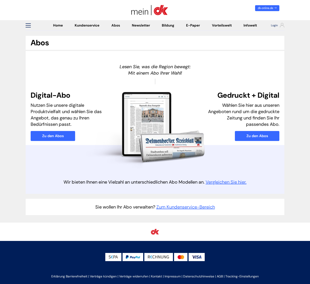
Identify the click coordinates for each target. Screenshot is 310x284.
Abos (115, 25)
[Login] (273, 26)
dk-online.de (266, 8)
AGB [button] (220, 276)
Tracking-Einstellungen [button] (242, 276)
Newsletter (141, 25)
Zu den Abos (53, 136)
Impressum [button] (173, 276)
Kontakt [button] (156, 276)
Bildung (168, 25)
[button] (28, 25)
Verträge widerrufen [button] (133, 276)
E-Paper (193, 25)
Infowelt (250, 25)
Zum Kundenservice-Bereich (185, 207)
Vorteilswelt (222, 25)
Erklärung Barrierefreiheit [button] (69, 276)
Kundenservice (87, 25)
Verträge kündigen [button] (103, 276)
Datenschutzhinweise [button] (198, 276)
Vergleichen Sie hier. (226, 182)
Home (58, 25)
